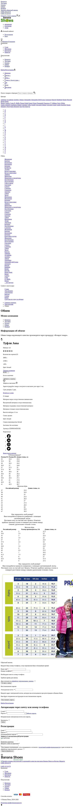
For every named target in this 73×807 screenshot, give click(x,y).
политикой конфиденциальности (49, 747)
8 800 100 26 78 (6, 12)
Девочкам (8, 222)
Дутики (7, 169)
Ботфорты (8, 168)
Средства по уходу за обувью (14, 299)
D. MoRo (17, 103)
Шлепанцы (8, 197)
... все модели (9, 282)
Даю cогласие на (17, 681)
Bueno (3, 103)
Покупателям (9, 304)
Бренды (7, 252)
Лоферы (7, 174)
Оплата (3, 5)
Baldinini (59, 100)
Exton (34, 103)
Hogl (8, 106)
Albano (21, 100)
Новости (7, 52)
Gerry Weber (61, 103)
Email (3, 730)
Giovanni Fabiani (41, 105)
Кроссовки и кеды (10, 236)
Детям (7, 221)
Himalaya (4, 106)
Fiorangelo (40, 103)
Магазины (8, 49)
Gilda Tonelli (31, 105)
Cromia (7, 296)
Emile (26, 103)
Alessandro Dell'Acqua (38, 100)
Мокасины (8, 176)
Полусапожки (9, 181)
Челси (6, 195)
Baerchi (54, 100)
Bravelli (69, 100)
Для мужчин (9, 292)
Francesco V (47, 103)
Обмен (3, 7)
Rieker (7, 297)
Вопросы (4, 1)
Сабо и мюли (9, 183)
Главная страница (10, 302)
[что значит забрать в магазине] (16, 383)
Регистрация (9, 34)
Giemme (24, 105)
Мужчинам (8, 198)
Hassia (68, 105)
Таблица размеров (9, 370)
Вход (6, 36)
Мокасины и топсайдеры (13, 178)
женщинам (8, 24)
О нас (6, 47)
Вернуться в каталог (9, 453)
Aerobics (16, 100)
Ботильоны (8, 164)
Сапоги (7, 186)
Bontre (65, 100)
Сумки (7, 289)
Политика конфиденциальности (11, 803)
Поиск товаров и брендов (9, 93)
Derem (22, 103)
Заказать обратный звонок (9, 10)
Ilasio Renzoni (14, 106)
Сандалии (8, 185)
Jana (20, 106)
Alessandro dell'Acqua (11, 262)
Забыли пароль (31, 713)
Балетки (7, 161)
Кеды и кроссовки (10, 173)
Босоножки (8, 162)
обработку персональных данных (23, 681)
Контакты (8, 50)
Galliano (54, 103)
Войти (3, 703)
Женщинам (8, 159)
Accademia (10, 100)
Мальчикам (8, 229)
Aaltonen (3, 100)
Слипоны (8, 188)
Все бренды (26, 106)
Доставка (4, 3)
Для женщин (9, 291)
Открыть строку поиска (9, 16)
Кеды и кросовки (10, 171)
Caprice (7, 103)
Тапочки (7, 192)
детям (6, 28)
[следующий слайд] (2, 340)
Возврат (3, 8)
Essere (30, 103)
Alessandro (27, 100)
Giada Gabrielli (5, 105)
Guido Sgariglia (61, 105)
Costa (12, 103)
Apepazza (48, 100)
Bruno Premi (4, 101)
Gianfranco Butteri (16, 105)
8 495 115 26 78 (6, 13)
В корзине (11, 41)
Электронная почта (8, 690)
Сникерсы (8, 190)
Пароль (4, 713)
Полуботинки (9, 180)
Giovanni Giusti (51, 105)
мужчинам (8, 26)
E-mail (3, 711)
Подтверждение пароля (9, 734)
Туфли (7, 193)
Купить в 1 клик (8, 393)
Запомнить (4, 720)
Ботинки (7, 166)
